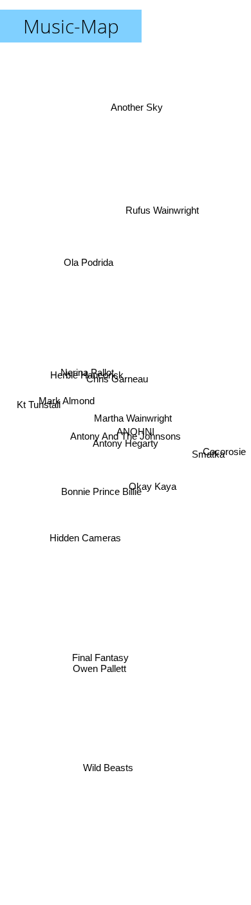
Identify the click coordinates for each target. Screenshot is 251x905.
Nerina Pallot (88, 365)
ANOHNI (135, 432)
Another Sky (131, 111)
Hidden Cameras (86, 544)
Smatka (208, 456)
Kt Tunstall (39, 394)
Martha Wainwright (132, 416)
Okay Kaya (153, 478)
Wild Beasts (109, 768)
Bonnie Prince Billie (101, 493)
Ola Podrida (89, 257)
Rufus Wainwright (168, 207)
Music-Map (71, 26)
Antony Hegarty (125, 441)
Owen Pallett (98, 672)
